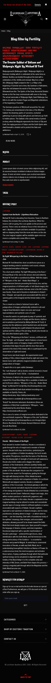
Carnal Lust (18, 48)
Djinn (24, 247)
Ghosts (6, 50)
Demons (18, 247)
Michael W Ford (17, 438)
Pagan (20, 53)
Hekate (25, 435)
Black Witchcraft (9, 435)
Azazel (11, 247)
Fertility (37, 48)
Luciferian (6, 211)
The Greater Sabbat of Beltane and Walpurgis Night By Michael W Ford (23, 64)
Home (3, 31)
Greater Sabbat (19, 50)
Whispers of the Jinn (14, 253)
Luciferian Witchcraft (16, 250)
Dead (28, 48)
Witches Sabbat (11, 59)
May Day (32, 50)
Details (38, 4)
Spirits (29, 53)
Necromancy (9, 53)
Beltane (7, 48)
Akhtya (5, 247)
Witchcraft (27, 56)
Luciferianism (30, 250)
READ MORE (10, 141)
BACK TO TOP (25, 677)
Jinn (29, 247)
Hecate (19, 435)
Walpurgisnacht (11, 56)
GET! (25, 605)
